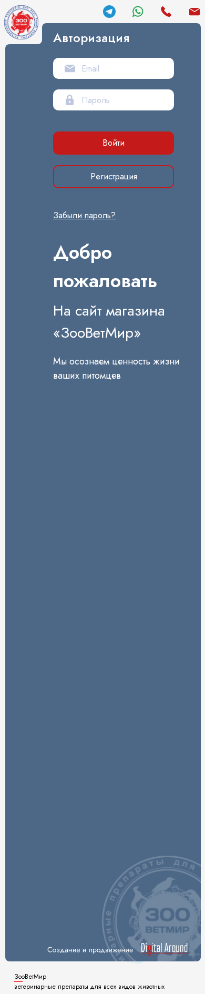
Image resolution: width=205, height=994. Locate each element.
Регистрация (113, 176)
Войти (113, 143)
